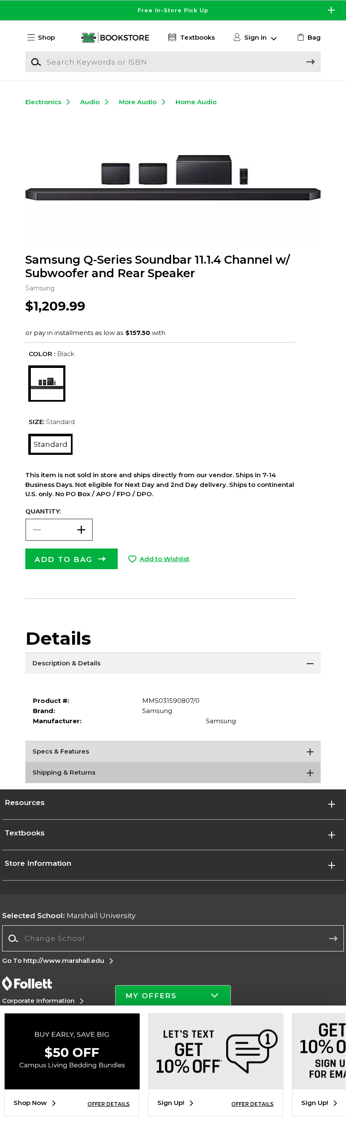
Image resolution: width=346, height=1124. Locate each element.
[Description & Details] (173, 663)
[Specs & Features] (173, 751)
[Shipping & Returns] (173, 772)
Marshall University (68, 915)
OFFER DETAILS (108, 1104)
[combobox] (172, 938)
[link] (308, 37)
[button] (173, 10)
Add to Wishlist (164, 559)
